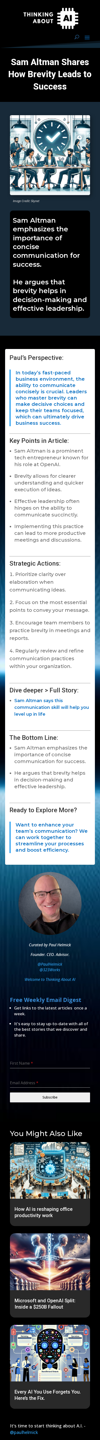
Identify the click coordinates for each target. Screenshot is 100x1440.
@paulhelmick (24, 1432)
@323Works (50, 969)
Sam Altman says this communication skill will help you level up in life (51, 707)
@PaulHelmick (50, 964)
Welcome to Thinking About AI (50, 979)
